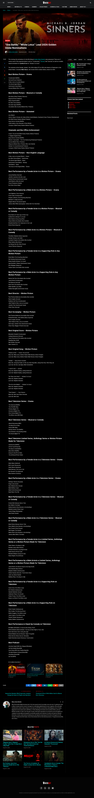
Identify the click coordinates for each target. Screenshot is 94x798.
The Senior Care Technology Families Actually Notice (84, 72)
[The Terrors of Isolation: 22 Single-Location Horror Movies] (33, 756)
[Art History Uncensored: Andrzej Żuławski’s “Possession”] (54, 735)
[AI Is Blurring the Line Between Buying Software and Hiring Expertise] (71, 81)
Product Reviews (74, 102)
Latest (70, 59)
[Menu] (3, 2)
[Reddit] (4, 75)
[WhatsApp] (4, 78)
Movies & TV (18, 7)
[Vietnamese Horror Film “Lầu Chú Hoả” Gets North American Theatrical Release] (33, 735)
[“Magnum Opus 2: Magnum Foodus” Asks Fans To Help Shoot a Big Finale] (12, 735)
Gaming (34, 7)
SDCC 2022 (72, 107)
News (9, 7)
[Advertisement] (47, 29)
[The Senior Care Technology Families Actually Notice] (71, 73)
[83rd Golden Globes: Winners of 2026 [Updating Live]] (54, 668)
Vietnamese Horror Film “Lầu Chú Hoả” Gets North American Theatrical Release (33, 744)
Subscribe (10, 2)
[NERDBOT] (47, 2)
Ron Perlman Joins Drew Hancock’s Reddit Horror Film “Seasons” (11, 765)
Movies (8, 40)
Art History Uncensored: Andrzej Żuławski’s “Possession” (53, 743)
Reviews (89, 59)
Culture (64, 7)
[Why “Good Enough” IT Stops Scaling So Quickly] (71, 65)
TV (84, 59)
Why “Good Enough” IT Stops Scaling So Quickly (84, 64)
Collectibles (43, 7)
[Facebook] (4, 63)
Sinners (43, 61)
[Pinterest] (4, 71)
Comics (27, 7)
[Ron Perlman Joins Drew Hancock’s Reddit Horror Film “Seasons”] (12, 756)
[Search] (90, 2)
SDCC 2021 (72, 106)
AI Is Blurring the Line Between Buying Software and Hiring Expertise (84, 81)
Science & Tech (54, 7)
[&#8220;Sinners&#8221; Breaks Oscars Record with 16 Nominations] (17, 668)
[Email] (4, 82)
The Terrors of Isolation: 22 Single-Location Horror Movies (32, 764)
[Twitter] (4, 67)
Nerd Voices (73, 7)
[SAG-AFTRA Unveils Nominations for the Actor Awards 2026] (35, 668)
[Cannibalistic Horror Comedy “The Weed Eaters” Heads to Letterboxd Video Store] (54, 756)
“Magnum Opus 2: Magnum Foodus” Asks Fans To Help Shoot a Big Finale (12, 744)
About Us (82, 7)
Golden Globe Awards (39, 59)
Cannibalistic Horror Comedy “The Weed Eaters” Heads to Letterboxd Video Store (53, 765)
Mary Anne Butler (14, 52)
